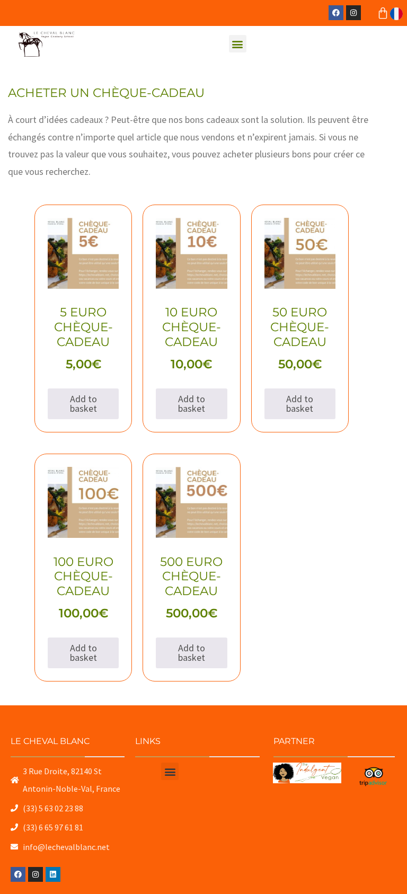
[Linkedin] (53, 874)
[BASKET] (383, 13)
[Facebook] (336, 12)
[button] (237, 43)
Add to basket (83, 403)
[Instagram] (353, 12)
